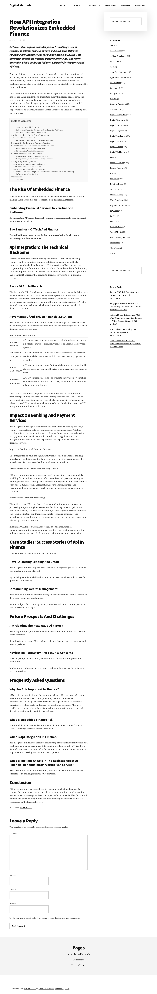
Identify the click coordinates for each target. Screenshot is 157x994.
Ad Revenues (116, 51)
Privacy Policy (78, 965)
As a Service (115, 83)
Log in (67, 989)
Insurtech (114, 179)
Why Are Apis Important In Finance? (30, 164)
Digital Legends (117, 131)
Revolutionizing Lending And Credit (30, 149)
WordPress (59, 989)
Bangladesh (115, 88)
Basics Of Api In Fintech (25, 138)
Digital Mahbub (20, 5)
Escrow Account (117, 168)
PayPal (113, 216)
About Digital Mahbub (78, 954)
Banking (114, 99)
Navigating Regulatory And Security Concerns (34, 159)
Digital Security (117, 141)
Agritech (114, 61)
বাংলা (111, 253)
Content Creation (118, 104)
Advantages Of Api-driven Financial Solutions (35, 140)
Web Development (118, 237)
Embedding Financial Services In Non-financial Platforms (39, 130)
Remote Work (116, 227)
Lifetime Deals (116, 184)
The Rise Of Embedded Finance (26, 127)
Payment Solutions (118, 205)
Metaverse (114, 189)
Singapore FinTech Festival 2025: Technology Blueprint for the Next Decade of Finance (125, 306)
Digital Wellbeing (117, 152)
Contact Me (78, 960)
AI (111, 67)
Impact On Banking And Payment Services (31, 143)
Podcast (113, 221)
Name (13, 875)
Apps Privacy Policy (119, 77)
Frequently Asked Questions (25, 161)
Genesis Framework (46, 989)
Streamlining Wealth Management (30, 151)
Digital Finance (26, 808)
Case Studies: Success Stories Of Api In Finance (33, 146)
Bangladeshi (115, 93)
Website (13, 904)
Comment (14, 833)
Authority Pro (30, 989)
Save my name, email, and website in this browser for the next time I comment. (46, 918)
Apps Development (118, 72)
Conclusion (17, 177)
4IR (111, 45)
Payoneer (114, 211)
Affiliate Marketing (118, 56)
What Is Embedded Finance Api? (29, 167)
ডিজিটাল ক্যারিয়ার (115, 243)
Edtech (113, 157)
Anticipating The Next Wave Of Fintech (32, 156)
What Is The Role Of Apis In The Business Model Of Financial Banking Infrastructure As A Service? (45, 173)
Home (113, 173)
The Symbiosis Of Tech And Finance (31, 133)
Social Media (116, 232)
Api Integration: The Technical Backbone (31, 135)
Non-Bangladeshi (118, 200)
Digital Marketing (118, 136)
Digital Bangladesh (118, 115)
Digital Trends (116, 147)
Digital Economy (117, 120)
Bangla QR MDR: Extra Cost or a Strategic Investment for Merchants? (124, 295)
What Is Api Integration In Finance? (30, 169)
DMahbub (20, 179)
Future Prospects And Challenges (27, 154)
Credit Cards (115, 109)
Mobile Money (116, 195)
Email (13, 890)
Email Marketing (117, 163)
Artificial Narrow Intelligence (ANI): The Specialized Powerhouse (123, 332)
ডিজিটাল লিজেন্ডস (115, 248)
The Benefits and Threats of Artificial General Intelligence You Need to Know (125, 344)
